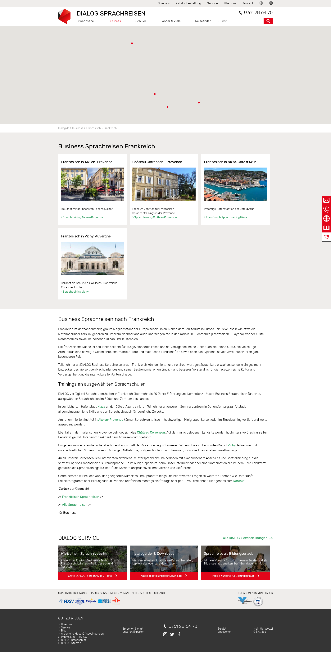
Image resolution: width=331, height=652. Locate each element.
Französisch (93, 128)
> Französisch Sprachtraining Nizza (225, 217)
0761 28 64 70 (258, 12)
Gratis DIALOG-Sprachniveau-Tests (90, 576)
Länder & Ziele (171, 21)
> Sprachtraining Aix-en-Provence (82, 217)
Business (114, 21)
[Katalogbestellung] (326, 227)
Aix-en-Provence (110, 419)
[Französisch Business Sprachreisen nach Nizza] (235, 184)
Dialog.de (63, 128)
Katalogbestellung (188, 3)
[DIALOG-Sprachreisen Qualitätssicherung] (89, 604)
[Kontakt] (326, 200)
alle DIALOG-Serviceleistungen (245, 538)
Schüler (140, 21)
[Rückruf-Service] (326, 209)
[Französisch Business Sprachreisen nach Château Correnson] (163, 184)
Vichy (232, 445)
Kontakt (248, 3)
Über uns (230, 3)
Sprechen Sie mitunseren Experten (133, 630)
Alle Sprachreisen (74, 504)
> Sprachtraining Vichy (75, 291)
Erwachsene (85, 21)
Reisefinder (203, 21)
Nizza (101, 406)
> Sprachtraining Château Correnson (154, 217)
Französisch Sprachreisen (80, 497)
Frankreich (110, 128)
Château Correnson (151, 432)
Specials (164, 3)
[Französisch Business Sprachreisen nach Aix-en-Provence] (92, 184)
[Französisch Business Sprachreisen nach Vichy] (92, 258)
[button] (199, 103)
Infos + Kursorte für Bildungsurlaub (233, 576)
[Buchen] (326, 236)
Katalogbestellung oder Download (161, 576)
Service (212, 3)
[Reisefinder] (326, 218)
